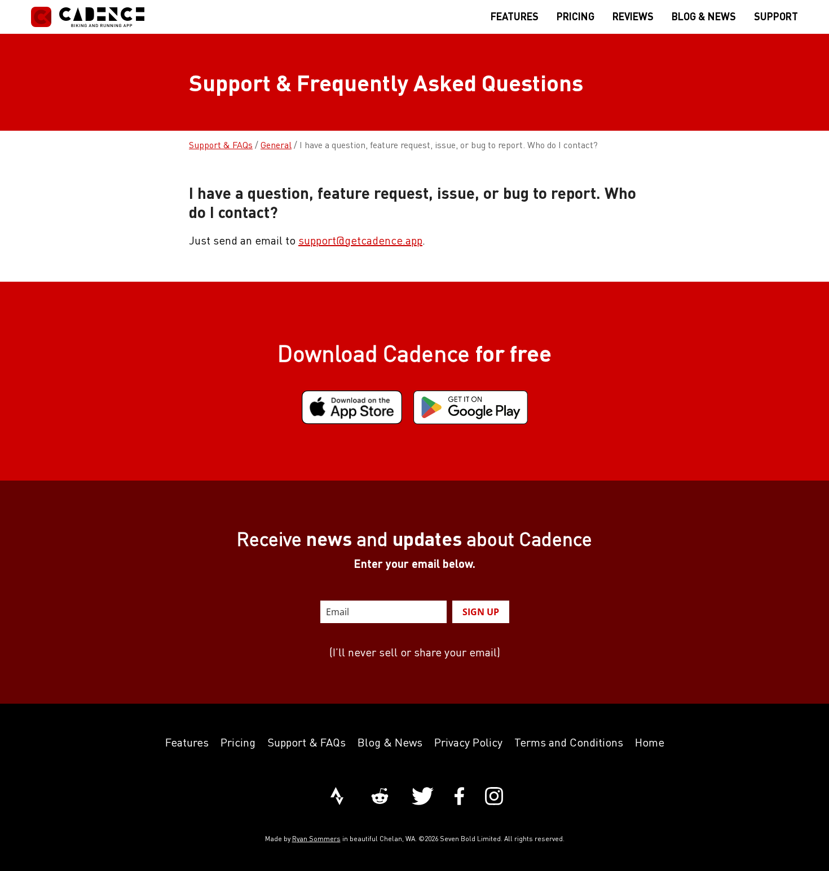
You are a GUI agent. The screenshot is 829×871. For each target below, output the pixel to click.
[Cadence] (87, 17)
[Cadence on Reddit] (380, 797)
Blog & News (390, 742)
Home (649, 742)
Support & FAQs (221, 144)
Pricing (238, 742)
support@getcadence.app (360, 240)
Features (187, 742)
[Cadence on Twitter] (423, 797)
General (276, 144)
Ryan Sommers (316, 838)
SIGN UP (480, 612)
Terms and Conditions (568, 742)
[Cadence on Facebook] (459, 797)
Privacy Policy (468, 742)
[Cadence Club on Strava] (337, 797)
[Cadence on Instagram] (494, 797)
